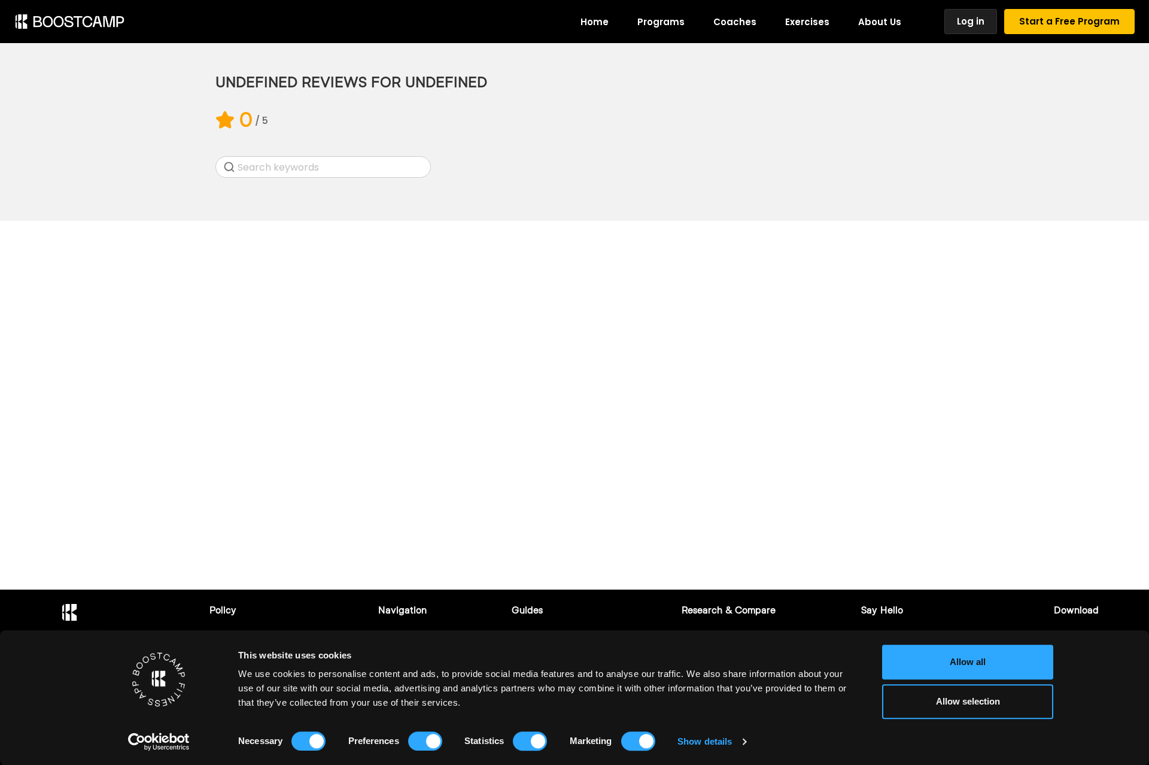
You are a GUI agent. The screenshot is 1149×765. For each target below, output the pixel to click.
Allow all (968, 662)
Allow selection (968, 701)
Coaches (734, 22)
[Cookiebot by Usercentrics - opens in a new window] (159, 742)
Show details (704, 741)
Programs (661, 22)
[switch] (425, 741)
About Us (879, 22)
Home (594, 22)
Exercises (807, 22)
